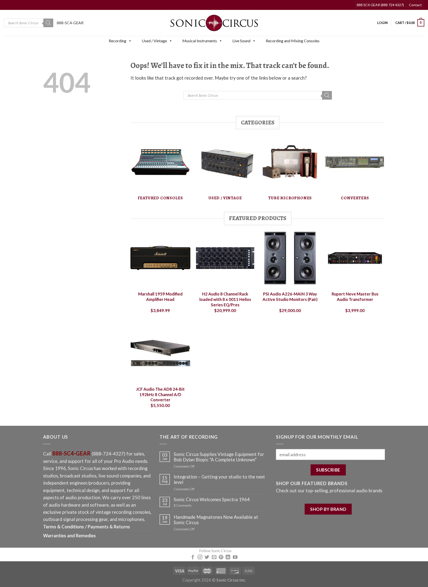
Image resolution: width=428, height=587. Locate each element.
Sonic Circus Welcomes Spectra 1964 (212, 499)
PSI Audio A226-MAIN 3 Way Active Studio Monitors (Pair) (290, 297)
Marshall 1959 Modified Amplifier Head (160, 297)
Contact (415, 5)
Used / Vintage (154, 40)
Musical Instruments (199, 40)
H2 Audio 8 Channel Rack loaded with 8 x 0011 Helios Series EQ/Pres (225, 299)
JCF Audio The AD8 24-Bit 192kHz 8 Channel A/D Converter (160, 394)
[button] (130, 41)
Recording (117, 40)
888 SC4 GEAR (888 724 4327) (380, 5)
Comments (182, 505)
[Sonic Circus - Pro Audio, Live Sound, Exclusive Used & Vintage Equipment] (214, 22)
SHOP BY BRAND (328, 509)
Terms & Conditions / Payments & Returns (86, 526)
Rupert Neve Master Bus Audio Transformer (355, 297)
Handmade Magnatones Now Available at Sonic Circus (216, 519)
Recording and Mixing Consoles (293, 40)
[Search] (48, 23)
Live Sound (241, 40)
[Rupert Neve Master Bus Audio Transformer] (355, 258)
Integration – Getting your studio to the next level (219, 479)
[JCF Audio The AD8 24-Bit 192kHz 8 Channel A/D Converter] (160, 353)
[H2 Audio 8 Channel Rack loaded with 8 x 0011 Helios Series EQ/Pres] (225, 258)
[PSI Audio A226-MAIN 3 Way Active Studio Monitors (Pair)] (290, 258)
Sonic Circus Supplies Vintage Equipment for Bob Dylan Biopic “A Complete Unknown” (219, 457)
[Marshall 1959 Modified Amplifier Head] (160, 258)
